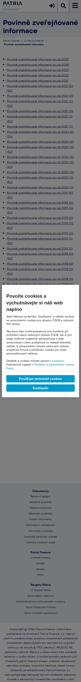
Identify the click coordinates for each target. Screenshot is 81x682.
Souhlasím (40, 388)
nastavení (58, 360)
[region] (40, 341)
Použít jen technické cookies (40, 378)
